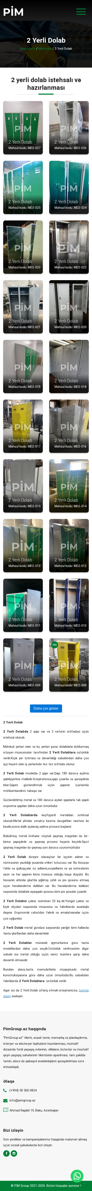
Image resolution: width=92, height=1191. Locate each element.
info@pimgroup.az (22, 1100)
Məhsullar (45, 49)
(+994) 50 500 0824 (23, 1090)
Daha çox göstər (46, 708)
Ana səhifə (27, 49)
